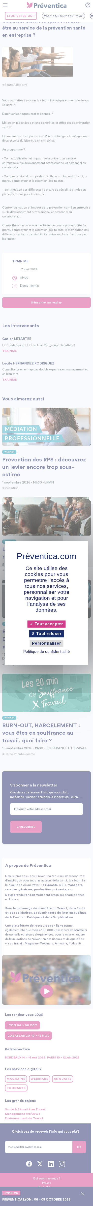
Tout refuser (48, 634)
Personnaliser (46, 643)
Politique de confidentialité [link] (46, 652)
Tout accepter (48, 624)
